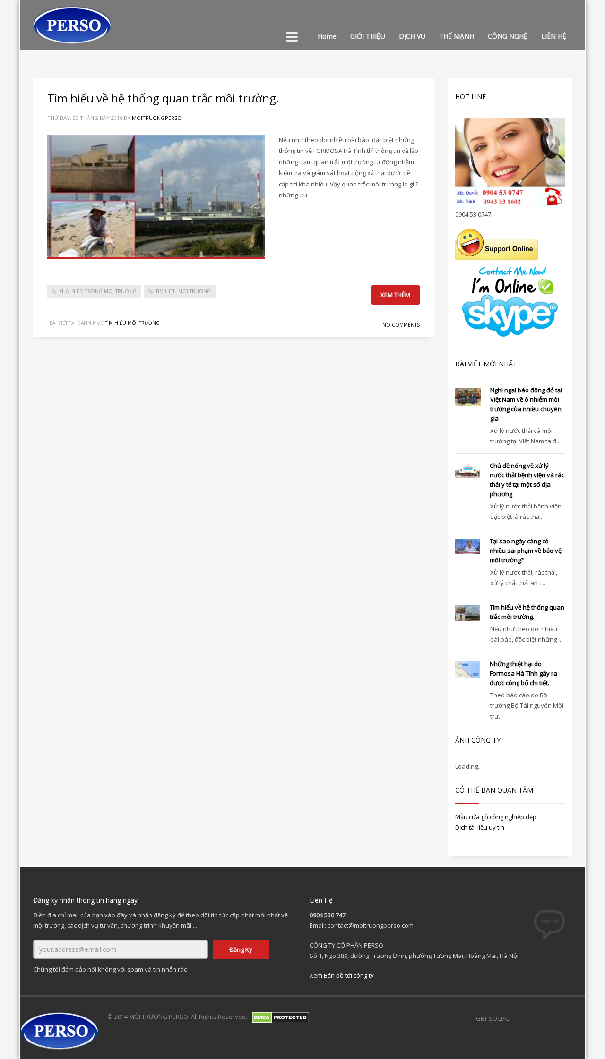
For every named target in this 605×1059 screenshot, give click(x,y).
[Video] (559, 1018)
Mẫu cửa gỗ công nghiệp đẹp (495, 817)
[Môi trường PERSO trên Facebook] (521, 1018)
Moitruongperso (157, 117)
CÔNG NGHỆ (507, 36)
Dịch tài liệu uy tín (479, 827)
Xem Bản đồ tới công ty (342, 975)
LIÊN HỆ (553, 36)
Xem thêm (395, 294)
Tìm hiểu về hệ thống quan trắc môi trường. (163, 98)
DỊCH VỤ (412, 36)
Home (327, 36)
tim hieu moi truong (183, 291)
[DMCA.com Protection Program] (280, 1016)
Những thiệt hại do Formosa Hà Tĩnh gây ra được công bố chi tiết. (523, 673)
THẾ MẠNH (456, 36)
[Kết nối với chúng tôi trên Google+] (540, 1018)
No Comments (401, 325)
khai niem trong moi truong (98, 291)
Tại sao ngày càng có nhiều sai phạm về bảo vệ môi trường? (526, 550)
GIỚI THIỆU (367, 36)
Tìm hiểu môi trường (132, 323)
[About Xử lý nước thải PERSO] (577, 1018)
